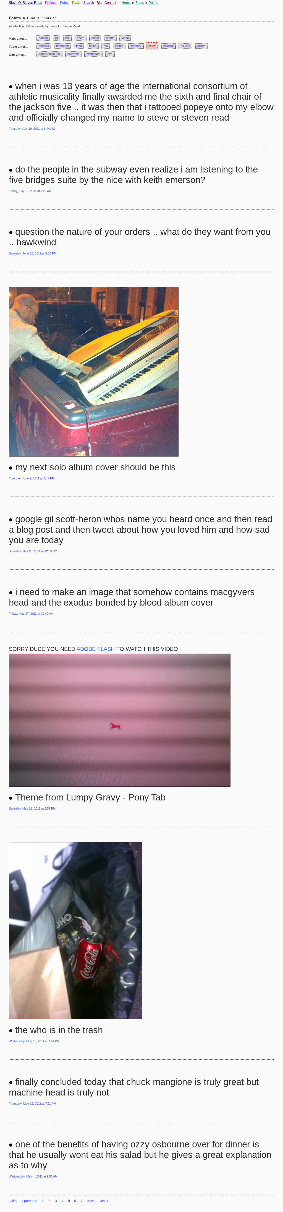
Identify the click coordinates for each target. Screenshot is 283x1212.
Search (88, 3)
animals (44, 45)
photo (80, 37)
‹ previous (29, 1201)
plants (201, 45)
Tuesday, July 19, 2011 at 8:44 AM (32, 128)
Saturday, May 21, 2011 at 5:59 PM (32, 808)
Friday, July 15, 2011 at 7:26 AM (30, 191)
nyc (110, 53)
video (125, 37)
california (73, 53)
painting (168, 45)
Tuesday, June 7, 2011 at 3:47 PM (31, 478)
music (152, 45)
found (92, 45)
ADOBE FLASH (96, 649)
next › (91, 1201)
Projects (51, 3)
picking (185, 45)
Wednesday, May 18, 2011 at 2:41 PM (34, 1041)
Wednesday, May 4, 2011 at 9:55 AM (33, 1176)
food (79, 45)
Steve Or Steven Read (25, 3)
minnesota (93, 53)
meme (119, 45)
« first (13, 1201)
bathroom (62, 45)
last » (104, 1201)
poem (95, 37)
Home (126, 3)
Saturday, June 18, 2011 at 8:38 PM (32, 253)
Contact (110, 3)
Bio (99, 3)
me (106, 45)
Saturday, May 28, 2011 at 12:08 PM (33, 551)
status (110, 37)
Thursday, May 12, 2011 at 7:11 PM (32, 1103)
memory (136, 45)
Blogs (139, 3)
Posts (76, 3)
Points (64, 3)
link (67, 37)
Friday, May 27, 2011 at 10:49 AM (31, 613)
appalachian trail (49, 53)
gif (56, 37)
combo (43, 37)
